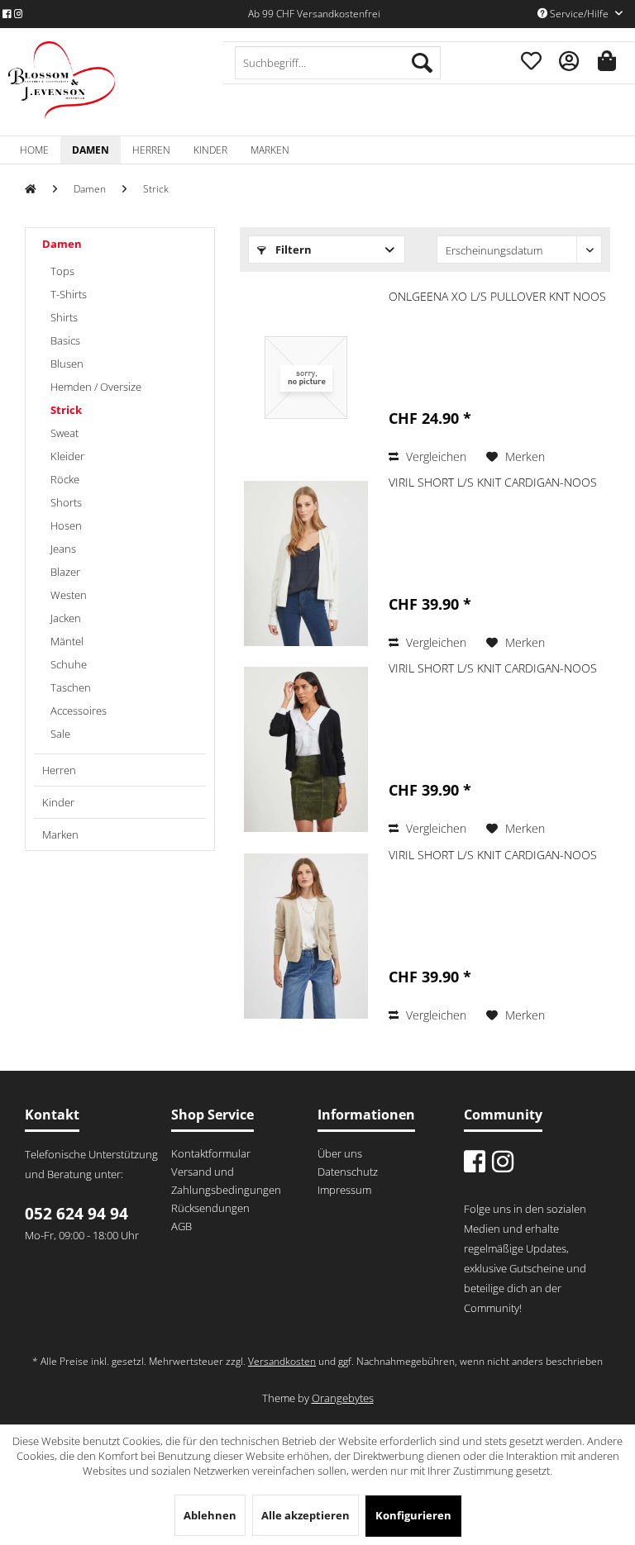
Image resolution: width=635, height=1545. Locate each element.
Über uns (340, 1153)
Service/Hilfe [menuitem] (579, 14)
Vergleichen (434, 456)
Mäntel (67, 641)
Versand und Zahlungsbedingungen (226, 1180)
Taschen (70, 687)
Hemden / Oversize (95, 386)
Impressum (344, 1189)
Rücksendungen (210, 1207)
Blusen (67, 363)
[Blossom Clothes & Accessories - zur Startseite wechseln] (61, 81)
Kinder (58, 802)
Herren (59, 770)
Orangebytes (343, 1397)
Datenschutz (348, 1171)
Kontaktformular (211, 1153)
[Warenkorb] (608, 58)
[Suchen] (422, 62)
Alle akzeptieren (305, 1515)
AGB (181, 1226)
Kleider (67, 456)
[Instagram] (18, 14)
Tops (62, 271)
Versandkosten (282, 1361)
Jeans (63, 548)
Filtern (292, 249)
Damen (62, 243)
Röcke (64, 479)
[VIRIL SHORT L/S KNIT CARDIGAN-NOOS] (306, 563)
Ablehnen (210, 1515)
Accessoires (78, 710)
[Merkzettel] (529, 58)
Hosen (66, 525)
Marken (60, 834)
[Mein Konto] (568, 58)
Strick (66, 409)
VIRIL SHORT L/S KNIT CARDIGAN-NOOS (493, 482)
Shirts (64, 317)
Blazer (65, 571)
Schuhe (68, 664)
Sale (60, 733)
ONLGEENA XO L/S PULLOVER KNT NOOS (497, 296)
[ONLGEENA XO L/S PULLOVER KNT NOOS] (306, 377)
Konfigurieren (413, 1515)
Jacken (65, 618)
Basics (65, 340)
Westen (68, 594)
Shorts (66, 502)
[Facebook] (7, 14)
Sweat (64, 432)
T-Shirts (68, 294)
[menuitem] (338, 62)
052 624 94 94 (76, 1213)
